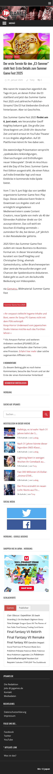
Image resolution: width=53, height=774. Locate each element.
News (16, 56)
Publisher (24, 607)
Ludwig (35, 438)
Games (10, 607)
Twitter (7, 735)
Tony (32, 79)
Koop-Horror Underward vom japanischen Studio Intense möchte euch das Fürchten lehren (24, 329)
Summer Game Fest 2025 (14, 305)
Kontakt (8, 692)
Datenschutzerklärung (15, 711)
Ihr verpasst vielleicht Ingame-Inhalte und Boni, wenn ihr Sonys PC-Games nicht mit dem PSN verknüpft (25, 317)
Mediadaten (10, 696)
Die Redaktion (11, 684)
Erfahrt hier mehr (28, 351)
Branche (8, 56)
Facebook (9, 731)
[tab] (10, 608)
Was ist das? (10, 755)
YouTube (8, 739)
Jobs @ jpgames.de (13, 688)
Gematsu (12, 288)
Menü (12, 23)
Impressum (9, 715)
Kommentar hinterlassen (15, 382)
